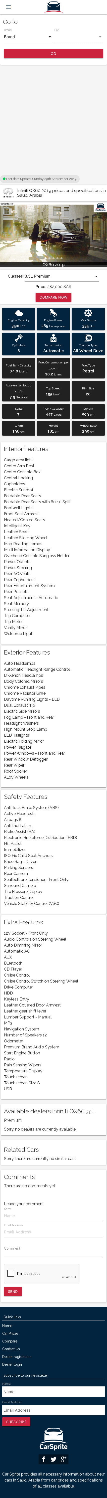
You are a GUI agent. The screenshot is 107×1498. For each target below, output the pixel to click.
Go (53, 53)
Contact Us (11, 1349)
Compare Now (53, 297)
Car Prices (10, 1333)
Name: (6, 1384)
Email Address (13, 1225)
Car (56, 30)
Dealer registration (17, 1356)
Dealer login (12, 1364)
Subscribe (16, 1422)
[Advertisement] (53, 120)
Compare (9, 1341)
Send (13, 1291)
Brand (8, 30)
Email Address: (12, 1402)
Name (7, 1209)
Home (7, 1326)
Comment (12, 1248)
